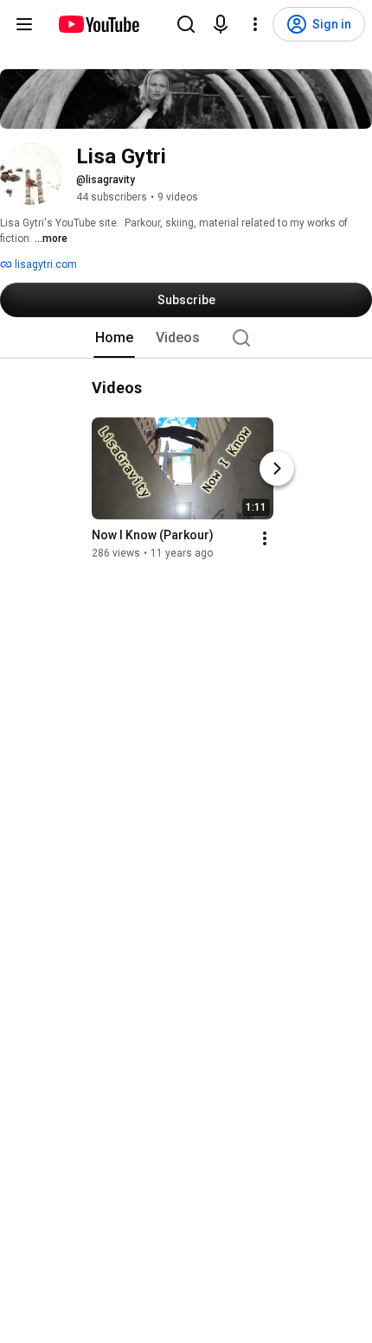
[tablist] (186, 338)
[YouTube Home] (98, 24)
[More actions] (264, 538)
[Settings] (255, 24)
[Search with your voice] (220, 24)
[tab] (114, 338)
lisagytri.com (44, 264)
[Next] (277, 468)
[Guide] (24, 24)
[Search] (186, 24)
